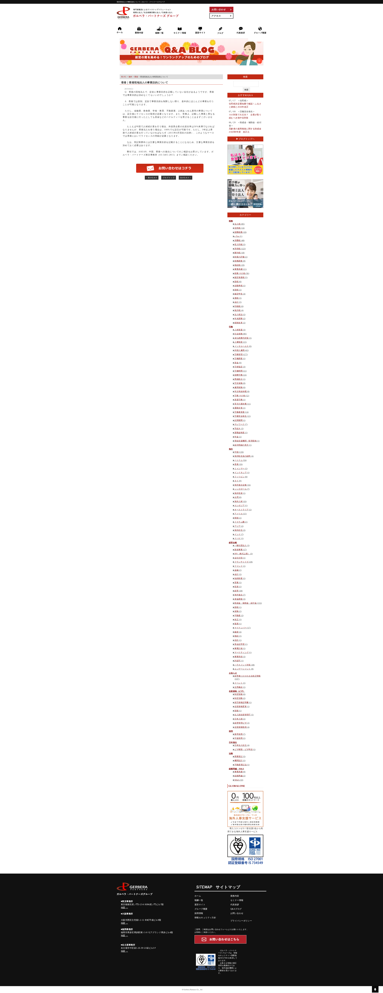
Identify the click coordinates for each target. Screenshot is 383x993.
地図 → (124, 907)
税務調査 (238, 261)
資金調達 (238, 599)
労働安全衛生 (240, 416)
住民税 (237, 228)
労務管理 (238, 354)
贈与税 (237, 253)
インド (237, 534)
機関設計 (238, 760)
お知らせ (233, 673)
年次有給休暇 (240, 391)
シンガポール (240, 489)
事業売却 (238, 657)
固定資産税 (239, 277)
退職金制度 (239, 432)
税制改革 (238, 323)
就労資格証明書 (241, 702)
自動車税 (238, 286)
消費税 (237, 240)
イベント (238, 683)
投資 (236, 586)
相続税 (237, 265)
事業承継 (238, 269)
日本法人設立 (240, 745)
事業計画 (238, 648)
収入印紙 (238, 244)
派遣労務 (238, 400)
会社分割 (238, 558)
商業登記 (238, 756)
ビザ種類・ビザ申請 (243, 749)
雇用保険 (238, 387)
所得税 (237, 249)
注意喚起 (238, 687)
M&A (236, 780)
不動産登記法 (240, 765)
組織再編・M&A (236, 769)
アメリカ (238, 514)
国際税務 (238, 232)
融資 (236, 632)
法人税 (237, 224)
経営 (236, 591)
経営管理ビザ (240, 723)
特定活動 (238, 698)
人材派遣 (238, 330)
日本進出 (233, 742)
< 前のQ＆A (151, 178)
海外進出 (238, 595)
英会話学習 (239, 644)
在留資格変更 (240, 706)
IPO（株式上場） (242, 554)
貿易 (236, 624)
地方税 (237, 310)
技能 (236, 711)
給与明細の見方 (241, 445)
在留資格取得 (240, 727)
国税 (236, 290)
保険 (236, 611)
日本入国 (238, 719)
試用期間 (238, 420)
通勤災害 (238, 408)
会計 (236, 302)
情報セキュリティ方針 (205, 918)
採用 (231, 731)
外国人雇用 (239, 350)
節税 (236, 281)
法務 (231, 753)
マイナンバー (240, 628)
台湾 (236, 497)
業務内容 (234, 896)
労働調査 (238, 358)
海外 (231, 449)
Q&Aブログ (236, 909)
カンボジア (239, 505)
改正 (236, 619)
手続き (237, 428)
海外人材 (238, 501)
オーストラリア (241, 510)
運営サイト (199, 905)
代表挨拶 (234, 905)
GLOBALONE (236, 786)
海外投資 (238, 493)
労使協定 (238, 367)
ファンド (238, 566)
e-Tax (236, 236)
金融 (236, 570)
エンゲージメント (242, 669)
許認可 (237, 661)
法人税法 (238, 314)
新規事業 (238, 550)
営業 (236, 582)
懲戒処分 (238, 379)
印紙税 (237, 306)
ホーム (197, 896)
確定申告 (238, 294)
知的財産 (238, 578)
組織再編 (238, 776)
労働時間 (238, 371)
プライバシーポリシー (241, 921)
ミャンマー (239, 468)
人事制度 (238, 342)
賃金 (236, 363)
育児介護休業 (240, 404)
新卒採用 (238, 734)
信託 (236, 640)
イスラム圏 (239, 522)
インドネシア (240, 472)
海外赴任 (238, 530)
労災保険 (238, 383)
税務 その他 (239, 273)
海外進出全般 (240, 485)
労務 (231, 327)
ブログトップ (169, 178)
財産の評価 (239, 257)
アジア (237, 526)
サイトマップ (228, 887)
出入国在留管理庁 (242, 715)
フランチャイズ (241, 562)
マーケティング (241, 652)
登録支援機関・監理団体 (245, 441)
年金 (236, 437)
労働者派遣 (239, 412)
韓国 (236, 518)
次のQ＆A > (185, 178)
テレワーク (239, 424)
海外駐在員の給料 (242, 456)
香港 (236, 464)
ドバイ (237, 538)
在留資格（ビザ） (237, 691)
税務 (231, 221)
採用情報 (198, 913)
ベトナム (238, 460)
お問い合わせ (236, 913)
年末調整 (238, 318)
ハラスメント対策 (242, 665)
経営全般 (233, 542)
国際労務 (238, 375)
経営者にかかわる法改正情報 (247, 676)
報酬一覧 (198, 900)
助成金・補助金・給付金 (245, 603)
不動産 (237, 615)
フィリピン (239, 477)
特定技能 (238, 694)
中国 (236, 452)
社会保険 (238, 334)
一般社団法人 (240, 545)
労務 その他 (239, 396)
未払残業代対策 (241, 338)
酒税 (236, 298)
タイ (236, 481)
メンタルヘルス (241, 346)
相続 (236, 636)
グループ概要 (201, 909)
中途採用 (238, 738)
